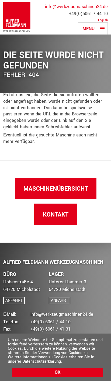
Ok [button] (57, 372)
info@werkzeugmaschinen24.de (76, 6)
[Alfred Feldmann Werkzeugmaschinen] (16, 17)
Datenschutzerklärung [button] (41, 361)
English (103, 20)
